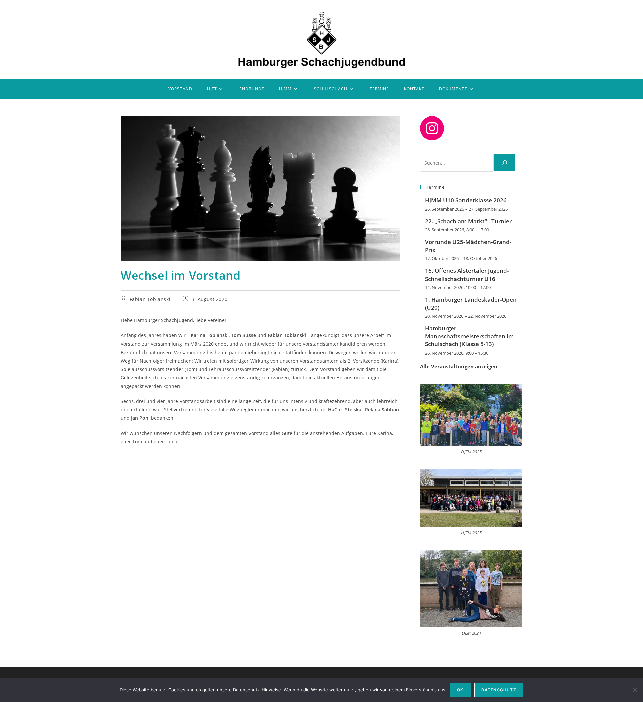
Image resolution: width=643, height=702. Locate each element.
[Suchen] (505, 163)
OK (460, 689)
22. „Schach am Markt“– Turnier (468, 221)
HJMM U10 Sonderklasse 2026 (466, 200)
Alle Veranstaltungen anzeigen (458, 366)
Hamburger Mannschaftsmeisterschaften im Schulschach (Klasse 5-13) (469, 336)
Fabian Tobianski (150, 299)
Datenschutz (498, 689)
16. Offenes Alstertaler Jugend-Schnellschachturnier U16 (467, 275)
